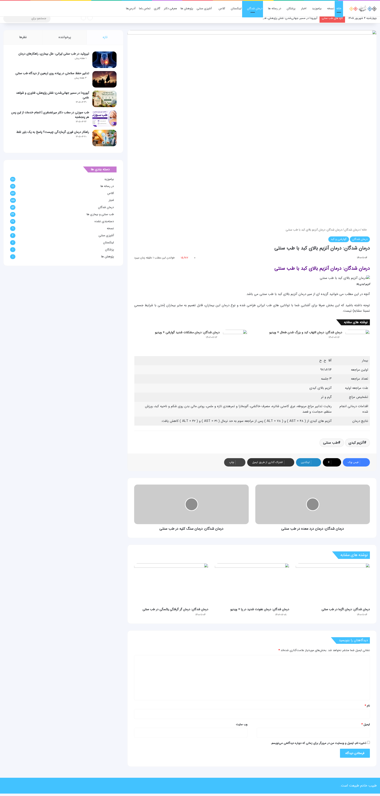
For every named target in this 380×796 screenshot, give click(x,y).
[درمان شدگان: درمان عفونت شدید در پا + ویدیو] (252, 584)
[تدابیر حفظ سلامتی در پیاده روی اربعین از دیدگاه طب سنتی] (104, 79)
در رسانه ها (274, 8)
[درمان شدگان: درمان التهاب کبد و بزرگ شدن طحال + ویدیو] (357, 338)
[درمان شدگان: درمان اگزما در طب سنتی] (333, 584)
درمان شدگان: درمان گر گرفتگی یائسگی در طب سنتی (175, 609)
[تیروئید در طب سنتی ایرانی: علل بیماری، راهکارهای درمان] (104, 59)
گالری (157, 8)
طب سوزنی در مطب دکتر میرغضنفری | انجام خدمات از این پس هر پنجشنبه (50, 114)
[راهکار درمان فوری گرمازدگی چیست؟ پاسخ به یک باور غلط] (104, 138)
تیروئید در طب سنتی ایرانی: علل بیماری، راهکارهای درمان (53, 53)
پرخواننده (64, 37)
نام (367, 705)
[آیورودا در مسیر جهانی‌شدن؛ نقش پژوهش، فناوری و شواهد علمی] (104, 99)
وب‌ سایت (241, 724)
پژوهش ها (187, 8)
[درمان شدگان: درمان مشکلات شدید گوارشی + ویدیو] (235, 338)
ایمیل (365, 724)
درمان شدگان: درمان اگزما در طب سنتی (346, 609)
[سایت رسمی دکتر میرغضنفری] (362, 8)
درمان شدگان (254, 8)
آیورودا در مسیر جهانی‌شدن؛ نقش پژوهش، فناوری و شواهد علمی (279, 18)
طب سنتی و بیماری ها (100, 214)
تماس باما (144, 8)
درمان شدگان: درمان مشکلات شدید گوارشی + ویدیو (187, 332)
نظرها (23, 37)
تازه (105, 37)
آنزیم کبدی (356, 442)
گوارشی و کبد (339, 239)
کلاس (222, 8)
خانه (338, 8)
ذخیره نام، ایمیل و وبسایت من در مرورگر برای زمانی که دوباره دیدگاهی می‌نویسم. (318, 743)
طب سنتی (330, 442)
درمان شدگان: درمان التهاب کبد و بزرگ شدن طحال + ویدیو (305, 332)
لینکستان (236, 8)
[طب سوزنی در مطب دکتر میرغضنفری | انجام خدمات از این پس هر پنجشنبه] (104, 118)
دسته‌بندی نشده (104, 221)
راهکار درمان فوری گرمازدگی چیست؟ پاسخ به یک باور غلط (52, 132)
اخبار (303, 8)
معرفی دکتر (170, 8)
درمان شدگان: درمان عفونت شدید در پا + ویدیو (259, 609)
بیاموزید (317, 8)
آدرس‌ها (130, 8)
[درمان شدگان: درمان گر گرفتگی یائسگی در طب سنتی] (171, 584)
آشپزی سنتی (204, 8)
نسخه (330, 8)
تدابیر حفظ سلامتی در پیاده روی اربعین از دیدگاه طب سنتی (52, 73)
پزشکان (291, 8)
